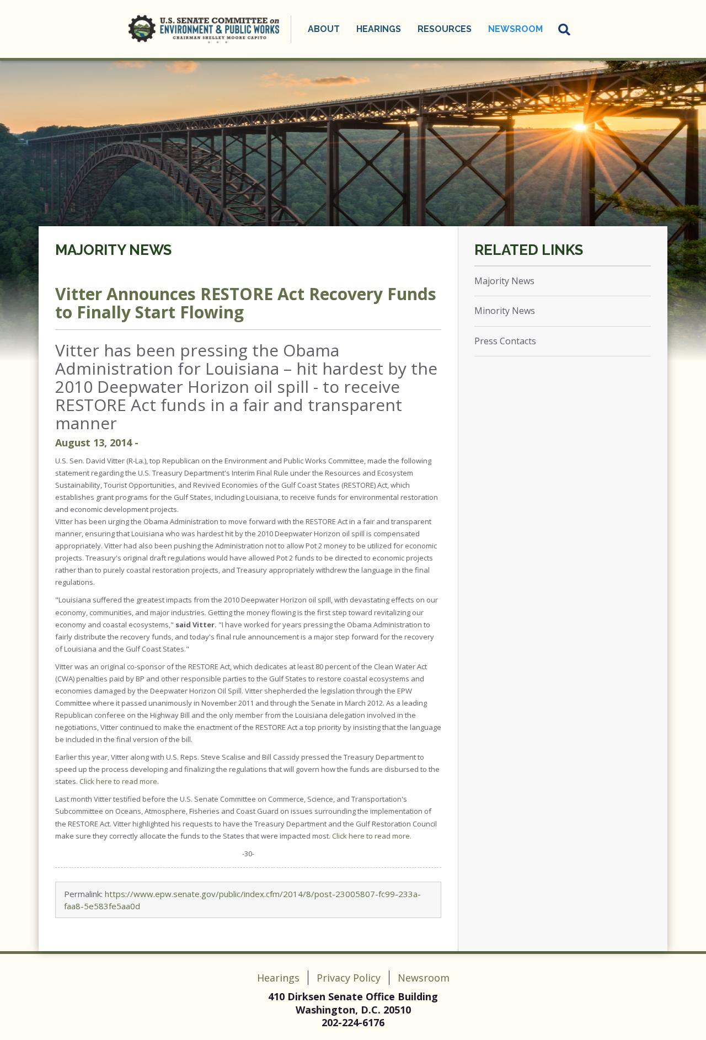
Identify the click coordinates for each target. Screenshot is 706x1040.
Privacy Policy (349, 977)
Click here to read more (118, 781)
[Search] (565, 29)
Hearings (278, 977)
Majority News (113, 250)
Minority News (504, 311)
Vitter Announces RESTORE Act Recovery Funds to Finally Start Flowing (245, 302)
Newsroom (424, 977)
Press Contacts (505, 341)
